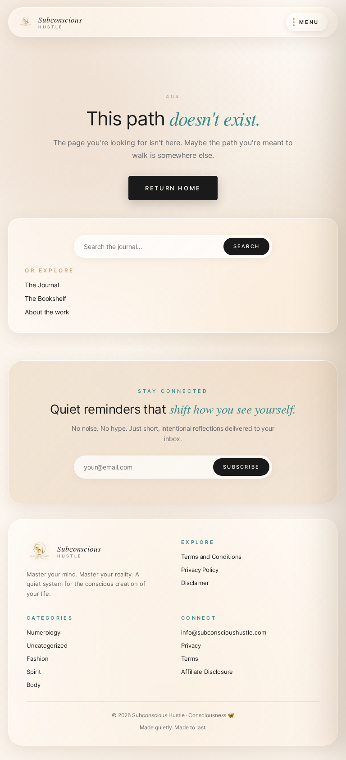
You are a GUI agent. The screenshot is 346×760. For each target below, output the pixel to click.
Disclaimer (195, 582)
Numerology (43, 632)
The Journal (42, 285)
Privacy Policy (200, 569)
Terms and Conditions (211, 556)
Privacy (190, 645)
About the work (47, 312)
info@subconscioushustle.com (223, 632)
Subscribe (241, 467)
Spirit (34, 671)
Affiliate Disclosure (207, 671)
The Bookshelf (45, 298)
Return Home (173, 188)
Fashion (37, 658)
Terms (189, 658)
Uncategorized (47, 645)
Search (246, 246)
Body (34, 684)
